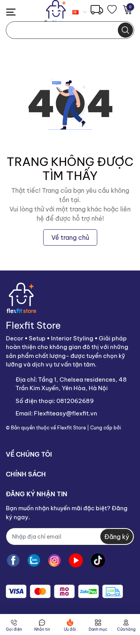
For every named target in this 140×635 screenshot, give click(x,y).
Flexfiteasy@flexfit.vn (65, 413)
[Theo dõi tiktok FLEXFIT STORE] (98, 560)
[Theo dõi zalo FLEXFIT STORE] (33, 560)
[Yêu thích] (112, 9)
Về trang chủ (70, 237)
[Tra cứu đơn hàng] (97, 9)
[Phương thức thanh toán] (64, 591)
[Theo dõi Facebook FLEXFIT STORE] (13, 560)
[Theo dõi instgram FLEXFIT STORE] (54, 560)
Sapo (12, 435)
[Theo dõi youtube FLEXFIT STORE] (76, 560)
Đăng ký (116, 537)
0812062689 (75, 401)
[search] (125, 30)
